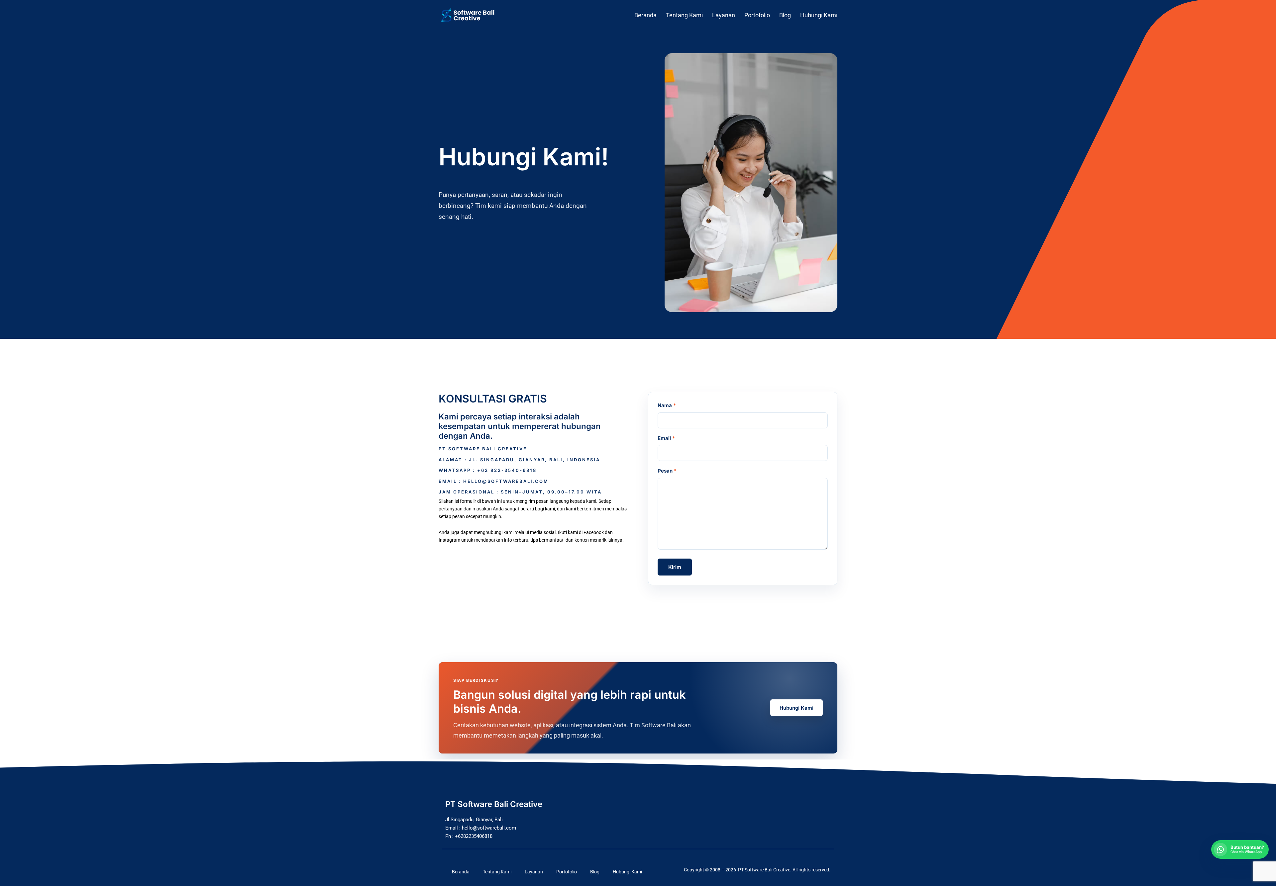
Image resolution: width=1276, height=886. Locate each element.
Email (666, 438)
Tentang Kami (684, 15)
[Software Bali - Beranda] (473, 15)
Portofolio (757, 15)
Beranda (645, 15)
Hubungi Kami (818, 15)
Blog (785, 15)
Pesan (667, 471)
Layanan (723, 15)
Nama (667, 405)
